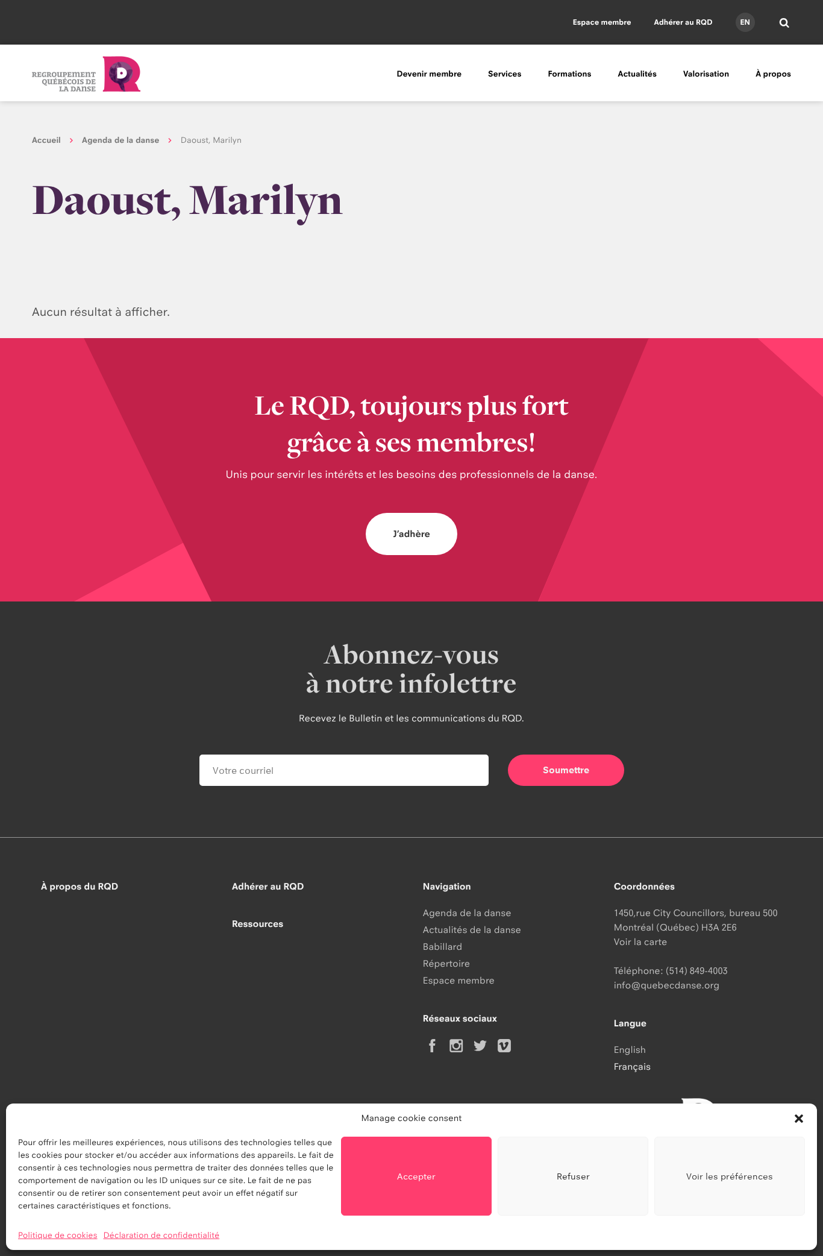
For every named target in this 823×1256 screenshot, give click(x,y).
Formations (569, 74)
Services (504, 74)
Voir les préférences (729, 1176)
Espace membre (602, 22)
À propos (773, 74)
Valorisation (706, 74)
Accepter (416, 1176)
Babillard (442, 946)
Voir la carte (640, 941)
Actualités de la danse (472, 929)
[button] (799, 1119)
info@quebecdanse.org (666, 985)
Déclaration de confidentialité (162, 1235)
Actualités (637, 74)
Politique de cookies (58, 1235)
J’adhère (411, 533)
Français (632, 1066)
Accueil (46, 140)
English (630, 1049)
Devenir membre (429, 74)
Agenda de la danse (120, 140)
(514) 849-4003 (697, 970)
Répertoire (446, 963)
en (744, 22)
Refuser (573, 1176)
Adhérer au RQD (683, 22)
